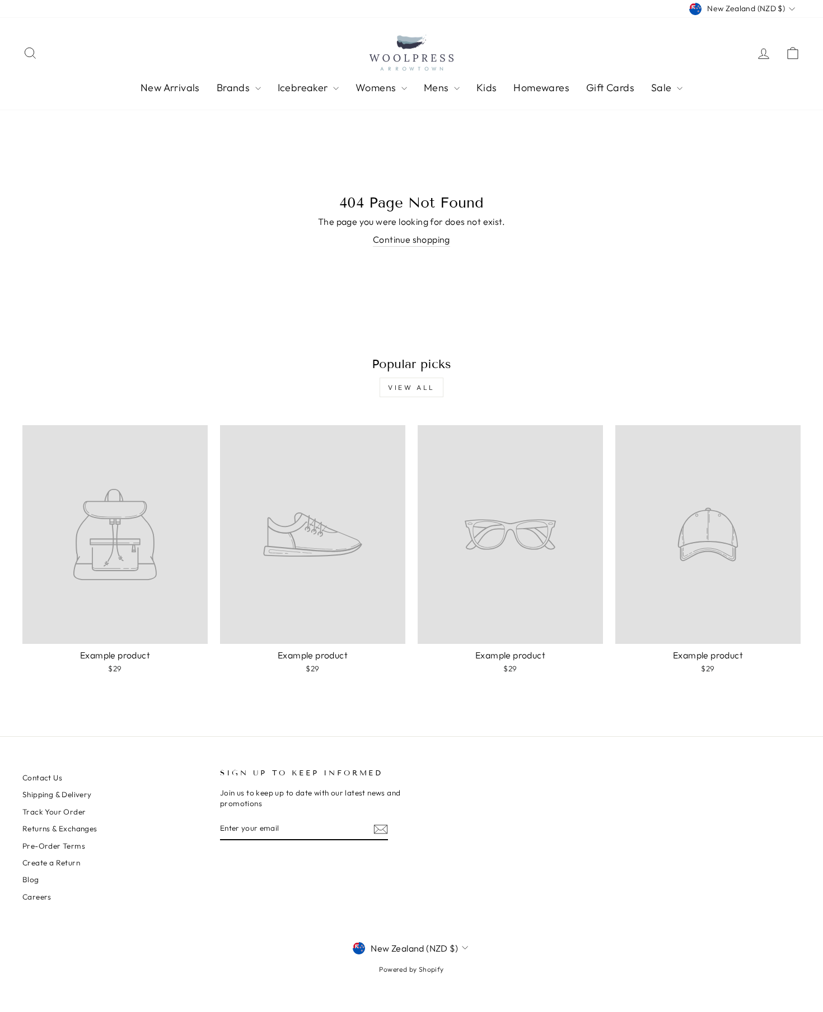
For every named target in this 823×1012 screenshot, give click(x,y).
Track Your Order (54, 812)
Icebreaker (304, 87)
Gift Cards (610, 87)
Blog (30, 879)
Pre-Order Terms (53, 846)
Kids (486, 87)
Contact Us (42, 778)
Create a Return (51, 863)
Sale (662, 87)
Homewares (541, 87)
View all (411, 387)
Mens (437, 87)
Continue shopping (411, 239)
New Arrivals (170, 87)
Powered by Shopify (411, 969)
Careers (37, 897)
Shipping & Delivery (57, 794)
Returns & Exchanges (59, 828)
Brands (234, 87)
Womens (377, 87)
